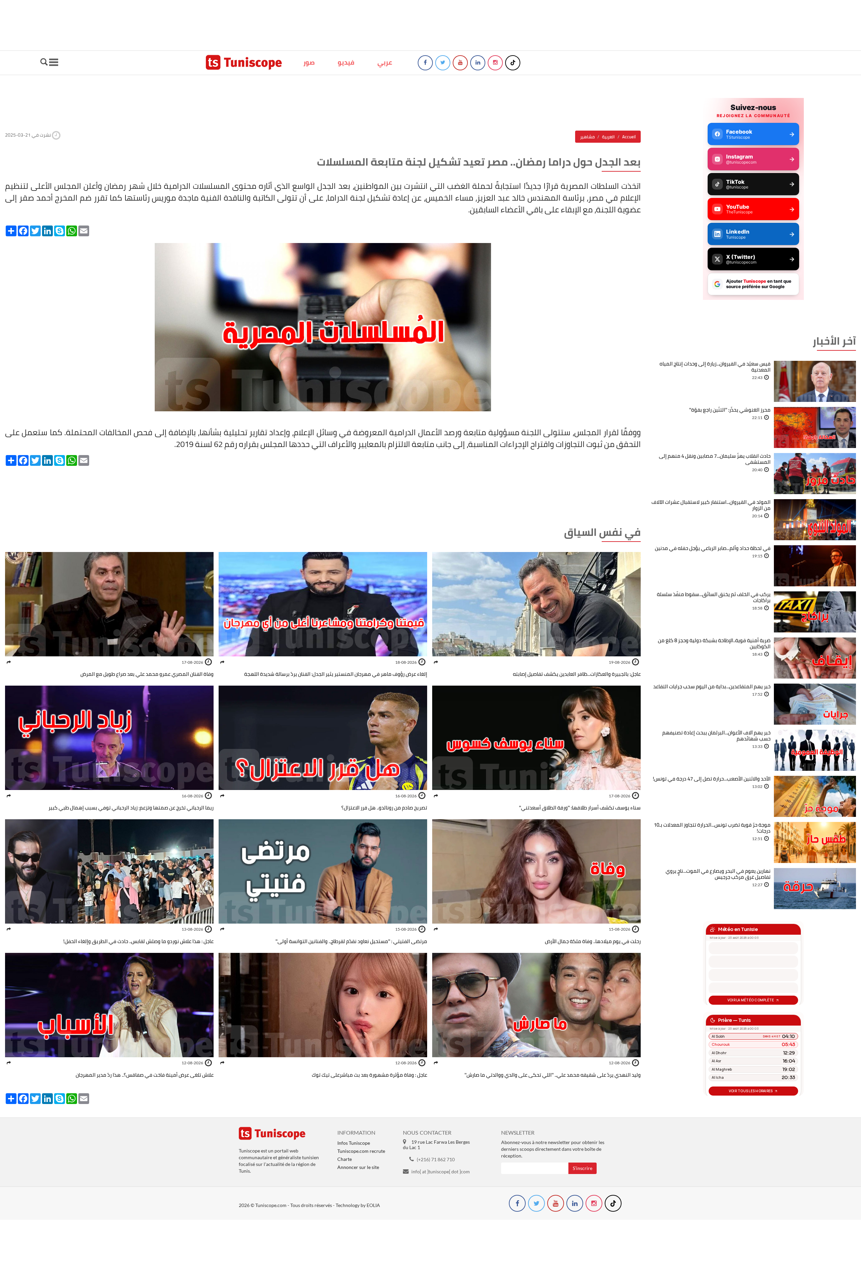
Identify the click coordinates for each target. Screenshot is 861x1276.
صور (309, 62)
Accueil (629, 137)
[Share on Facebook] (436, 662)
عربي (384, 62)
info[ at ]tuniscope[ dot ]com (440, 1171)
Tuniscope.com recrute (361, 1151)
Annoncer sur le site (358, 1167)
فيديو (346, 62)
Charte (344, 1159)
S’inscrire (582, 1168)
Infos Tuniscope (353, 1143)
